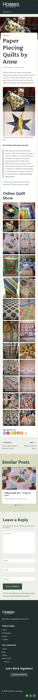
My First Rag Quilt (27, 356)
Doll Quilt (27, 423)
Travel (4, 649)
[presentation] (19, 478)
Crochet (5, 639)
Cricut (4, 630)
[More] (21, 433)
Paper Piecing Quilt (11, 230)
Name (6, 561)
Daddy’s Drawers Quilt (11, 423)
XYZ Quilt (10, 252)
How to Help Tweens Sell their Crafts (9, 445)
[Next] (33, 485)
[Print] (18, 433)
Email (6, 570)
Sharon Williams (9, 67)
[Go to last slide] (5, 485)
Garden (4, 636)
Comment (8, 534)
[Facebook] (4, 433)
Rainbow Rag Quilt (27, 217)
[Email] (14, 433)
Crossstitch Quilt (27, 373)
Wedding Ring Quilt (27, 390)
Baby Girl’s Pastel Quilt (11, 390)
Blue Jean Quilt (27, 274)
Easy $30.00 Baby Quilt (11, 217)
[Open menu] (34, 4)
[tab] (15, 505)
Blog (3, 652)
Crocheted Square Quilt (10, 296)
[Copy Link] (11, 433)
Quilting (6, 35)
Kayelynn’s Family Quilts (27, 252)
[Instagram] (34, 695)
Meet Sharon (6, 658)
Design (4, 655)
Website (6, 579)
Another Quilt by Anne (30, 445)
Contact (7, 662)
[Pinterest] (8, 433)
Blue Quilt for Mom (11, 356)
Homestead (6, 633)
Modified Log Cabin (10, 274)
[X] (30, 695)
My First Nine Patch (11, 318)
